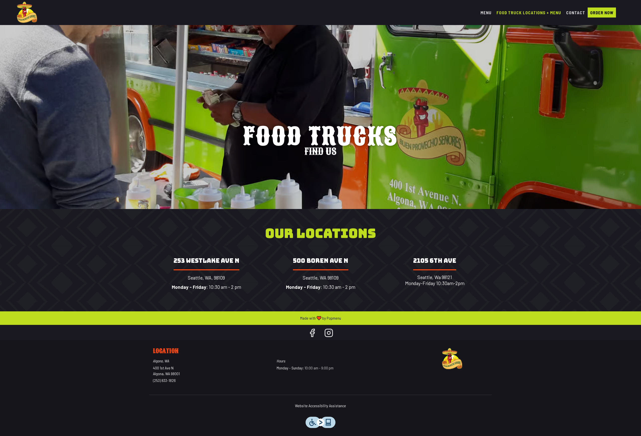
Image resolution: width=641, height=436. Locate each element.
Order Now (601, 12)
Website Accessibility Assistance (320, 405)
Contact (575, 12)
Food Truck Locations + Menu (529, 12)
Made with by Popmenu (172, 318)
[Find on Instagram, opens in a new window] (328, 333)
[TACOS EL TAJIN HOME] (26, 12)
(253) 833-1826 (164, 380)
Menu (486, 12)
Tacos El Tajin (452, 359)
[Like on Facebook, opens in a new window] (312, 333)
